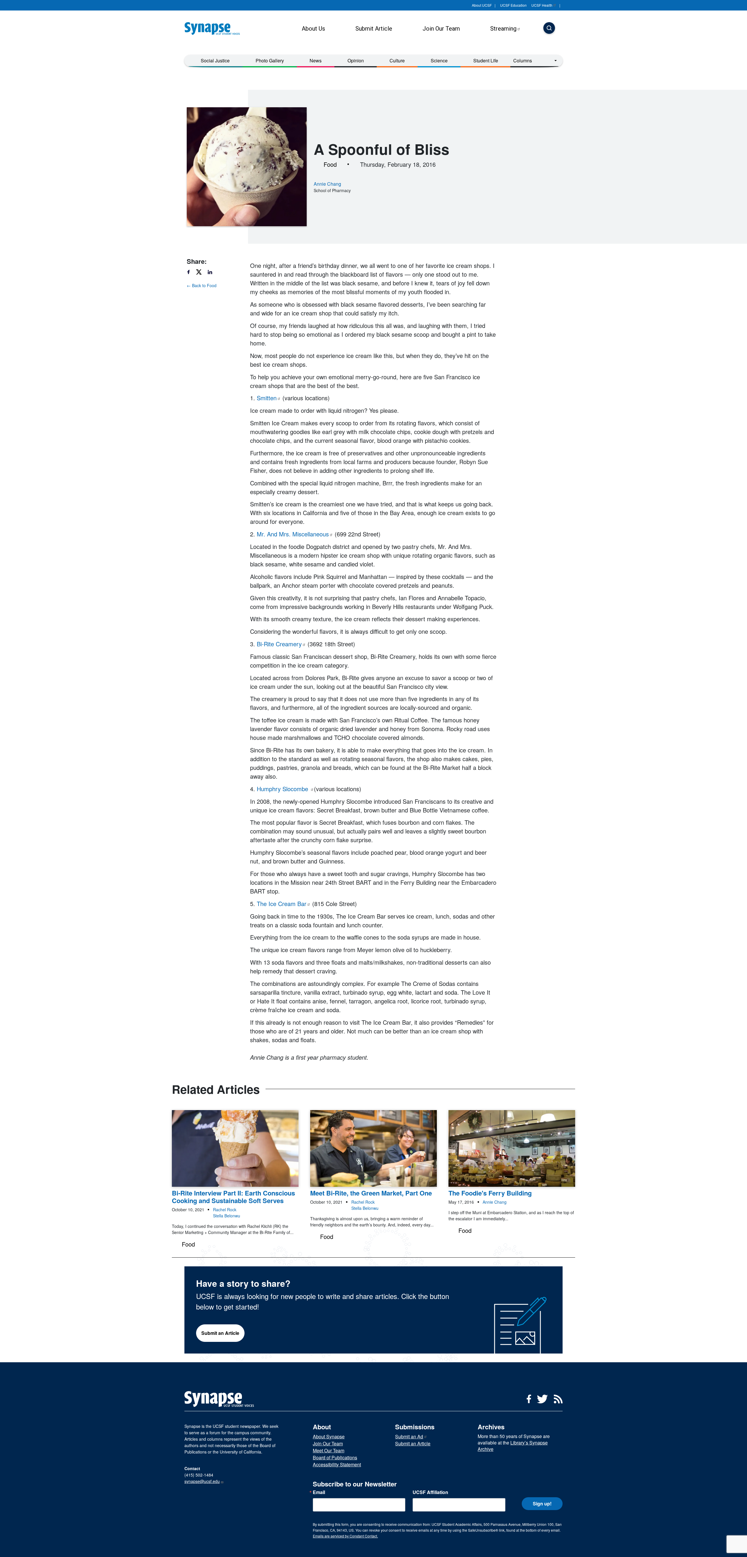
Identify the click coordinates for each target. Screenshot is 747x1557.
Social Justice (215, 60)
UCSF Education (513, 5)
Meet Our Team (328, 1450)
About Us (313, 28)
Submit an (409, 1436)
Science (439, 60)
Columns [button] (522, 60)
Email (319, 1492)
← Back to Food (202, 285)
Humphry (283, 788)
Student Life (485, 60)
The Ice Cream (281, 903)
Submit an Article (220, 1333)
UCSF (541, 5)
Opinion (356, 60)
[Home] (214, 28)
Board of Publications (335, 1457)
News (316, 60)
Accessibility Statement (337, 1464)
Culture (397, 60)
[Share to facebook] (191, 271)
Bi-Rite (279, 644)
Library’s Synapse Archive (513, 1445)
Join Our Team (441, 28)
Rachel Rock (224, 1209)
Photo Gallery (270, 60)
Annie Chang (327, 183)
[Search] (549, 28)
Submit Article (373, 28)
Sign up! (542, 1503)
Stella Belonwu (226, 1216)
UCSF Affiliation (430, 1492)
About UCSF (482, 5)
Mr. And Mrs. (293, 534)
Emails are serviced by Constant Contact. (345, 1535)
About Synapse (329, 1436)
